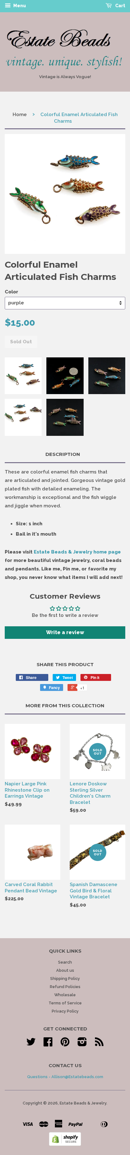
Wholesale (65, 994)
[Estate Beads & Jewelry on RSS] (99, 1044)
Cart (119, 5)
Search (65, 962)
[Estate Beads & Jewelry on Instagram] (82, 1044)
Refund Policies (65, 986)
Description (62, 454)
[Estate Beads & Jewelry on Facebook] (48, 1044)
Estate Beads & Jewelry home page (77, 552)
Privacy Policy (65, 1011)
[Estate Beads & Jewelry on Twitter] (31, 1044)
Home (20, 114)
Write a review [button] (65, 632)
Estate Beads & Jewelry (83, 1103)
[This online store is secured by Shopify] (65, 1144)
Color (11, 292)
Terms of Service (65, 1003)
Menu (19, 5)
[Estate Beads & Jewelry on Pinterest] (65, 1044)
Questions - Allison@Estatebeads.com (65, 1076)
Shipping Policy (65, 978)
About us (65, 970)
